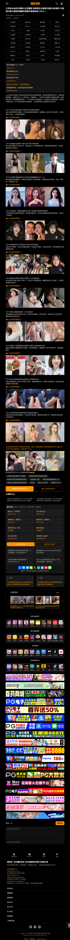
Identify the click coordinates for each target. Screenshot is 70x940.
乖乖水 (57, 22)
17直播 (28, 30)
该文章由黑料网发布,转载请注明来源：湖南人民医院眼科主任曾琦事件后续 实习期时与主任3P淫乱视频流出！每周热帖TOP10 (34, 448)
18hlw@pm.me (11, 91)
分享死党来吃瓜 (49, 489)
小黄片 (42, 55)
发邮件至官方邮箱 (49, 544)
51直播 (42, 35)
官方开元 (57, 26)
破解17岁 (57, 43)
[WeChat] (31, 567)
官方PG (27, 26)
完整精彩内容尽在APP (19, 489)
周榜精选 (16, 18)
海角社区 (12, 47)
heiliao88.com (11, 81)
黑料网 (32, 482)
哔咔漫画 (57, 55)
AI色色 (27, 55)
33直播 (13, 39)
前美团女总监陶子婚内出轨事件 (38, 476)
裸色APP (57, 59)
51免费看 (27, 43)
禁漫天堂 (42, 51)
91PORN (42, 47)
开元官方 (57, 30)
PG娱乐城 (12, 26)
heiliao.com (40, 514)
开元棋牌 (42, 26)
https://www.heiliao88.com (15, 877)
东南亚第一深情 (34, 479)
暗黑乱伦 (42, 43)
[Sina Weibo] (46, 567)
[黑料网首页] (35, 3)
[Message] (49, 567)
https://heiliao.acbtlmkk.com (16, 881)
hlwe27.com (11, 68)
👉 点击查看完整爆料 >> (14, 117)
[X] (34, 567)
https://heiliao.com (13, 74)
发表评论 (60, 823)
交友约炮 (12, 22)
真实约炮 (27, 22)
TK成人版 (57, 47)
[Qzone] (42, 567)
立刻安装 (11, 530)
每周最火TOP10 (55, 482)
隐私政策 (32, 939)
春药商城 (42, 22)
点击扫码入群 (40, 538)
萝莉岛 (27, 51)
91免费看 (12, 43)
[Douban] (38, 567)
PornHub (12, 51)
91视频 (28, 59)
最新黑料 (8, 18)
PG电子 (12, 30)
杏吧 (12, 59)
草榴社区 (12, 55)
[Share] (20, 567)
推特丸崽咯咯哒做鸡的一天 (51, 479)
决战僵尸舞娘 (42, 39)
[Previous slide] (8, 601)
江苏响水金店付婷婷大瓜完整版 (16, 476)
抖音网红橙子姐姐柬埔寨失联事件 (16, 479)
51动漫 (42, 59)
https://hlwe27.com (13, 871)
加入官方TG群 (21, 544)
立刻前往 (39, 530)
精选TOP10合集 (42, 482)
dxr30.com (11, 522)
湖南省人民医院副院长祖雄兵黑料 (16, 482)
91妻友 (57, 51)
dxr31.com (39, 522)
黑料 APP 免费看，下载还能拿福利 (18, 84)
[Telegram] (27, 567)
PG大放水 (57, 35)
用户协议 (26, 939)
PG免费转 (27, 35)
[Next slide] (62, 601)
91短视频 (27, 47)
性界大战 (27, 39)
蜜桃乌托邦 (57, 39)
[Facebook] (23, 567)
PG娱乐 (42, 30)
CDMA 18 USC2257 (41, 939)
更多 (58, 593)
